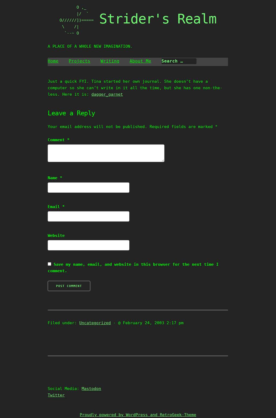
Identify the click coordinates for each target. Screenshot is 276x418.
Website (56, 235)
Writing (110, 61)
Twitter (56, 395)
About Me (140, 61)
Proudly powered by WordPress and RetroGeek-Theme (138, 414)
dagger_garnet (107, 94)
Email (56, 206)
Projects (79, 61)
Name (55, 177)
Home (53, 61)
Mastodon (91, 388)
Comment (59, 139)
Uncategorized (95, 322)
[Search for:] (178, 61)
